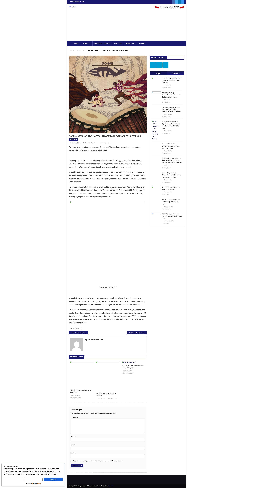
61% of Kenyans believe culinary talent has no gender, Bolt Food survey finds (171, 175)
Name (73, 437)
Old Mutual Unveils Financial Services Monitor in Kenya (138, 333)
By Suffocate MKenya (89, 143)
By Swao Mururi (166, 87)
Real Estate (118, 43)
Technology (130, 43)
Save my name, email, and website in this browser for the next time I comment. (98, 461)
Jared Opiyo (165, 194)
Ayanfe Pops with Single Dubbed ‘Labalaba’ (106, 394)
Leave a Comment (105, 143)
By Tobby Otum (166, 102)
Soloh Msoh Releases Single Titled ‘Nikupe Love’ (80, 391)
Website (73, 453)
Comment (74, 417)
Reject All (33, 479)
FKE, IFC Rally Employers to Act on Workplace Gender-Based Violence (171, 80)
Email (73, 445)
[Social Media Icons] (153, 65)
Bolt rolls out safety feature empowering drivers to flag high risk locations (171, 202)
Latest (158, 73)
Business (86, 43)
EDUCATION (97, 43)
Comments (175, 73)
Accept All (53, 479)
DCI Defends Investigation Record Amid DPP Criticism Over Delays (172, 216)
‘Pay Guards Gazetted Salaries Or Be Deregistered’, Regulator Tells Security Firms (80, 333)
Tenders (142, 43)
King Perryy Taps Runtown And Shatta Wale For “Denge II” (133, 367)
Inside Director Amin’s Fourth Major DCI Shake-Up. (171, 188)
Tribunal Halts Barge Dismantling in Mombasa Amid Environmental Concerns (171, 95)
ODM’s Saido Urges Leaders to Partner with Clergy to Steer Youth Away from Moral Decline (172, 160)
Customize (13, 479)
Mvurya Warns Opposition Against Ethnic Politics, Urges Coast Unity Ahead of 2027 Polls (171, 125)
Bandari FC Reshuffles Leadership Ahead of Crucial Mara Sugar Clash (171, 146)
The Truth (111, 486)
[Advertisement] (126, 26)
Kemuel (78, 328)
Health (107, 43)
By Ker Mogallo (112, 398)
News (76, 43)
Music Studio (73, 139)
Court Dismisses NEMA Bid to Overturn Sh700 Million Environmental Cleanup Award (171, 109)
